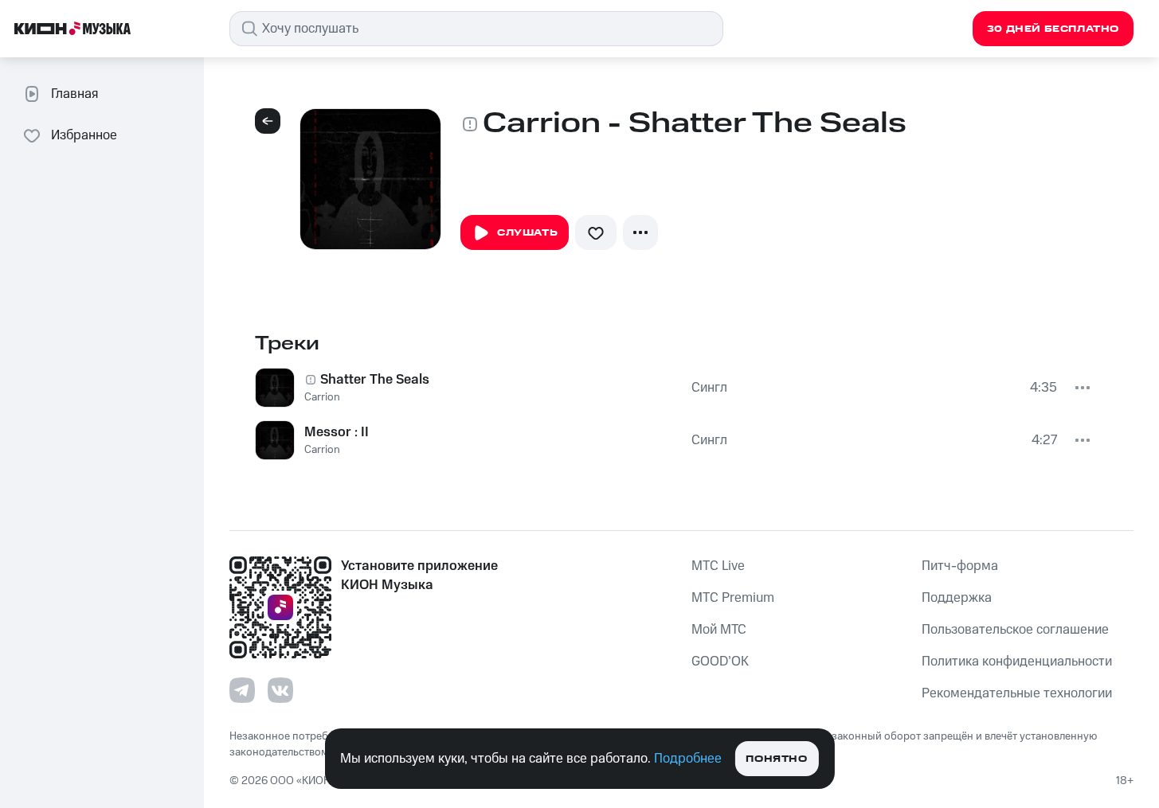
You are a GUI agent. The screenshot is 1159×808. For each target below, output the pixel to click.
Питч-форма (960, 566)
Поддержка (957, 597)
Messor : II (336, 432)
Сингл (709, 387)
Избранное (84, 135)
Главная (74, 93)
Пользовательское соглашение (1015, 629)
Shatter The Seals (374, 379)
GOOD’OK (720, 661)
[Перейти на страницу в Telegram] (242, 690)
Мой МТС (718, 629)
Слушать (527, 233)
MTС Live (718, 566)
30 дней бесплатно (1053, 29)
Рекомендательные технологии (1017, 693)
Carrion (322, 397)
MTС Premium (732, 597)
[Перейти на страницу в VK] (280, 690)
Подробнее (688, 758)
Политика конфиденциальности (1017, 661)
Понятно (776, 759)
